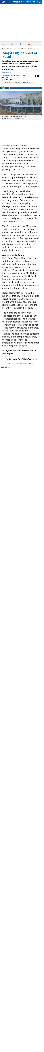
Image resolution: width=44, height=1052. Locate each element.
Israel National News (9, 49)
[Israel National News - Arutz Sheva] (24, 2)
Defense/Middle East (12, 82)
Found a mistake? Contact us (21, 364)
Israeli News (22, 49)
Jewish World (28, 82)
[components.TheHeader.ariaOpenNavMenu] (7, 2)
